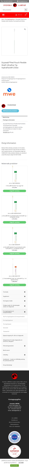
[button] (3, 14)
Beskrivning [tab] (6, 117)
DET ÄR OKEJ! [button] (14, 465)
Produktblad (12, 105)
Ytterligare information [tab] (9, 120)
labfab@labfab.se (16, 410)
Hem (3, 19)
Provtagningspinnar (10, 19)
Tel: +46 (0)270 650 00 (14, 408)
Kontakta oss (6, 132)
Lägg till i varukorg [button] (14, 190)
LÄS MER (21, 462)
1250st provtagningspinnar (11, 82)
